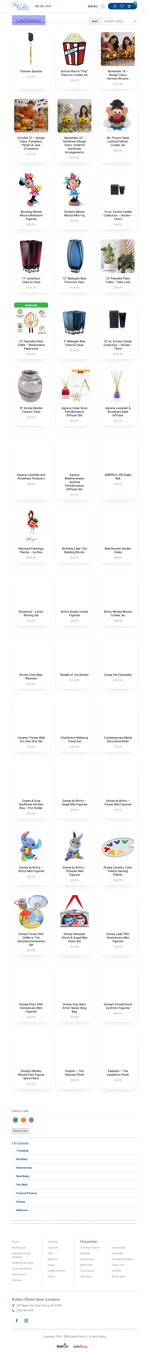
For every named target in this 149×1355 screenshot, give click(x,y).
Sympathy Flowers (122, 1259)
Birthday (22, 1159)
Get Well (21, 1184)
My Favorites (122, 6)
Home (15, 1241)
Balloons (22, 1210)
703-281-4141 (43, 6)
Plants (51, 1276)
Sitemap (16, 1280)
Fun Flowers (87, 1270)
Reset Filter (20, 1131)
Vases (51, 1265)
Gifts (50, 1253)
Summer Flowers (90, 1247)
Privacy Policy (97, 1336)
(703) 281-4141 (25, 1310)
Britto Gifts (86, 1265)
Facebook (17, 1320)
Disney (20, 1201)
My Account (115, 6)
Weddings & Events (23, 1262)
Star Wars (86, 1276)
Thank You (118, 1265)
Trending (22, 1150)
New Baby (22, 1176)
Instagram (26, 1320)
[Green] (16, 1119)
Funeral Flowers (26, 1193)
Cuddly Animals (56, 1270)
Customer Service (22, 1268)
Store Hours (19, 1274)
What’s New (118, 1276)
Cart (130, 6)
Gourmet (53, 1247)
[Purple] (32, 1119)
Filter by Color (20, 1111)
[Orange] (24, 1119)
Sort (95, 21)
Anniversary (24, 1167)
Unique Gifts (118, 1247)
